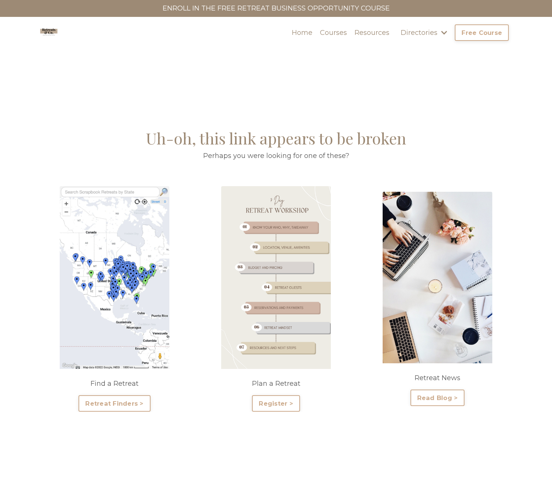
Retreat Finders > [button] (114, 403)
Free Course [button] (482, 32)
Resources (371, 33)
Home (302, 33)
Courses (333, 33)
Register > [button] (276, 403)
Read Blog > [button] (437, 398)
